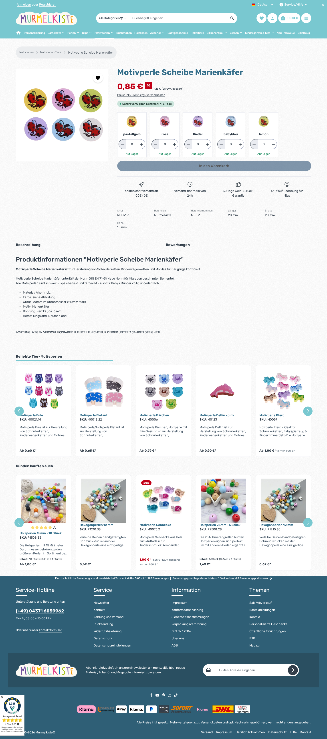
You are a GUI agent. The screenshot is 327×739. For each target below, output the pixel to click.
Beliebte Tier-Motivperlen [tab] (39, 356)
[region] (62, 115)
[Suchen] (232, 18)
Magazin (255, 645)
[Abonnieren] (293, 670)
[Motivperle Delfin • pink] (224, 391)
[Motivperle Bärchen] (163, 391)
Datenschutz (103, 638)
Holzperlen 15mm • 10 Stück (41, 533)
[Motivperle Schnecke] (163, 501)
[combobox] (178, 18)
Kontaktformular (50, 630)
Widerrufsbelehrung (107, 631)
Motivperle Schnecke (155, 525)
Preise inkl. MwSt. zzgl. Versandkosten (141, 95)
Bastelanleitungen (262, 610)
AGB (175, 645)
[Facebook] (151, 695)
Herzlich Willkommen (250, 732)
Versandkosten (211, 722)
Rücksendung (103, 624)
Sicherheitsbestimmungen (190, 617)
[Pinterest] (164, 695)
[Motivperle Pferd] (283, 391)
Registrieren (47, 5)
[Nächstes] (308, 411)
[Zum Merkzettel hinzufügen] (98, 78)
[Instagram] (170, 695)
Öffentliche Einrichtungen (267, 631)
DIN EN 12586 (181, 631)
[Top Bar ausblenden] (323, 5)
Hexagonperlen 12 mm (96, 525)
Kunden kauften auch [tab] (34, 466)
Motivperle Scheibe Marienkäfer (90, 52)
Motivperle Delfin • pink (217, 415)
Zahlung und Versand (108, 617)
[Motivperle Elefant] (104, 391)
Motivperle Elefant (93, 415)
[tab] (89, 245)
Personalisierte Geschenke (268, 624)
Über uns (178, 638)
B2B (252, 638)
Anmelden (24, 5)
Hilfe (293, 732)
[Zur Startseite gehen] (46, 18)
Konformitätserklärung (187, 610)
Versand (207, 732)
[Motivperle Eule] (44, 391)
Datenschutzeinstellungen (112, 645)
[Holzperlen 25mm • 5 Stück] (224, 501)
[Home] (18, 32)
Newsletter (101, 603)
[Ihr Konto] (272, 18)
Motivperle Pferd (272, 415)
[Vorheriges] (19, 411)
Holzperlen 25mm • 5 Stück (220, 525)
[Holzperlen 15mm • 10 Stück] (44, 501)
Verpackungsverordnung (189, 624)
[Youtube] (157, 695)
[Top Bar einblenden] (306, 18)
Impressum (179, 603)
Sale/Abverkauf (260, 603)
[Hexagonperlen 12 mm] (104, 501)
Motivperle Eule (31, 415)
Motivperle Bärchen (154, 415)
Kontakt (99, 610)
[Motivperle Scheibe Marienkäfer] (62, 115)
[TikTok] (176, 695)
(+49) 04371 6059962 (40, 611)
